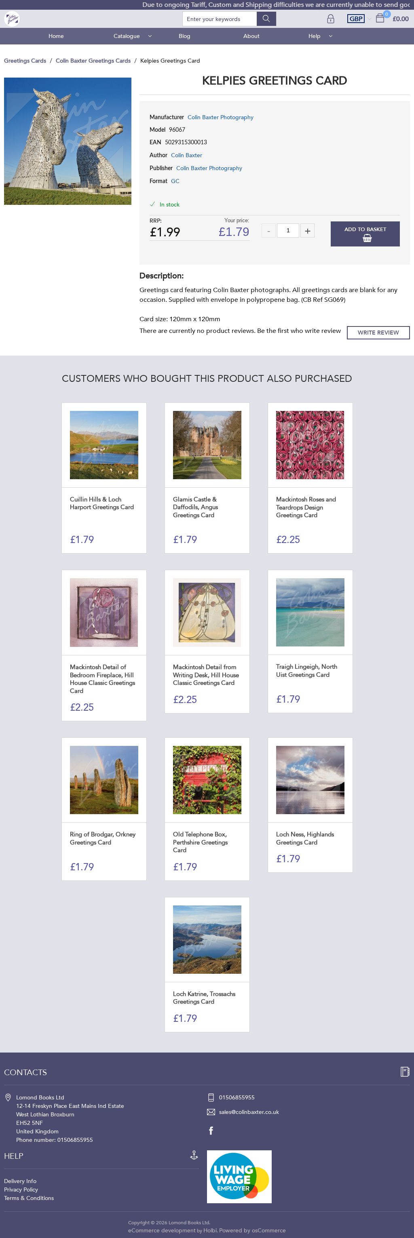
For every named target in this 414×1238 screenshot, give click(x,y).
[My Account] (331, 18)
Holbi (210, 1230)
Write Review (378, 333)
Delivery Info (20, 1181)
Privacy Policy (21, 1190)
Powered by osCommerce (252, 1230)
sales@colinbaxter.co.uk (249, 1112)
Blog (184, 36)
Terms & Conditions (29, 1198)
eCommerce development (162, 1230)
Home (56, 36)
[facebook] (215, 1130)
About (251, 36)
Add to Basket (365, 229)
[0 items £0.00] (380, 17)
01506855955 (237, 1097)
